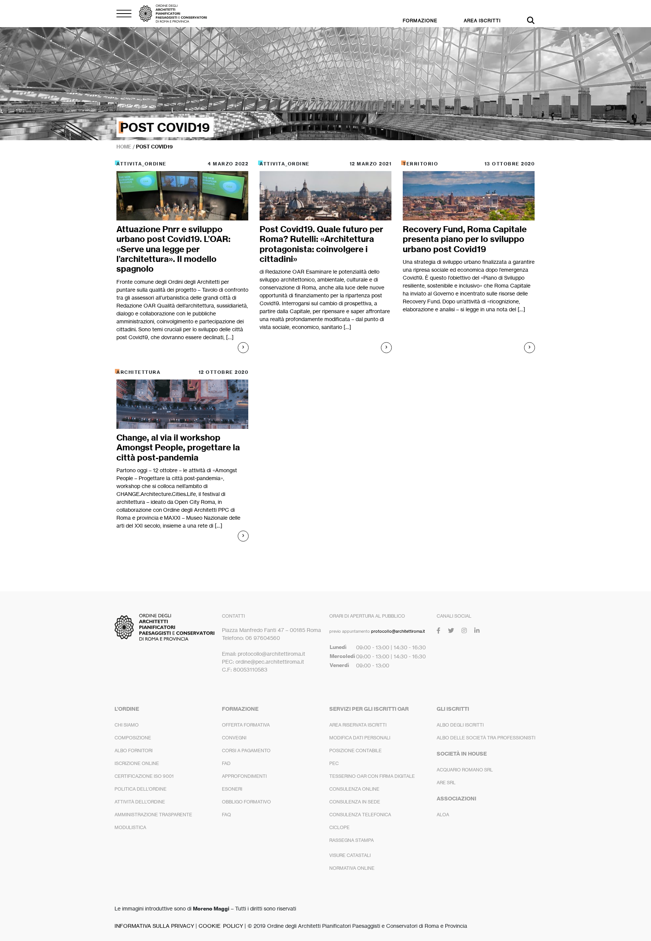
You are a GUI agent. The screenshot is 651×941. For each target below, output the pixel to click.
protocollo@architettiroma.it (398, 631)
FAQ (226, 814)
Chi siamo (127, 725)
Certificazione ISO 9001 (144, 776)
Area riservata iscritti (358, 725)
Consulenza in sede (354, 802)
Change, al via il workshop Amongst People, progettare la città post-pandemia (178, 447)
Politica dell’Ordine (141, 789)
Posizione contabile (355, 750)
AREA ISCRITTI (482, 20)
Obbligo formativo (246, 802)
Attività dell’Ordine (140, 802)
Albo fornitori (134, 750)
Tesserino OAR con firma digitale (372, 776)
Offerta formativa (246, 725)
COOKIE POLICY (221, 926)
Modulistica (130, 827)
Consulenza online (354, 789)
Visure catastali (350, 855)
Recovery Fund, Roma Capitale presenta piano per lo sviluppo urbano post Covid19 (465, 239)
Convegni (234, 738)
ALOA (443, 814)
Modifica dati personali (359, 738)
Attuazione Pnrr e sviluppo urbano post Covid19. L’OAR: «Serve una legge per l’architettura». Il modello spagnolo (173, 249)
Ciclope (339, 827)
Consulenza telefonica (360, 814)
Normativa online (351, 868)
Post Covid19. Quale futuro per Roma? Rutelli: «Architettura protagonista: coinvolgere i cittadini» (321, 244)
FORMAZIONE (420, 20)
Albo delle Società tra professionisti (486, 738)
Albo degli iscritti (460, 725)
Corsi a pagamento (246, 750)
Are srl (446, 782)
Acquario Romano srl (465, 770)
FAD (226, 763)
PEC (334, 763)
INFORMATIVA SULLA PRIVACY (154, 926)
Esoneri (232, 789)
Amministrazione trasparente (153, 814)
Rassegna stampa (351, 840)
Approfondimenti (244, 776)
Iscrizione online (137, 763)
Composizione (133, 738)
